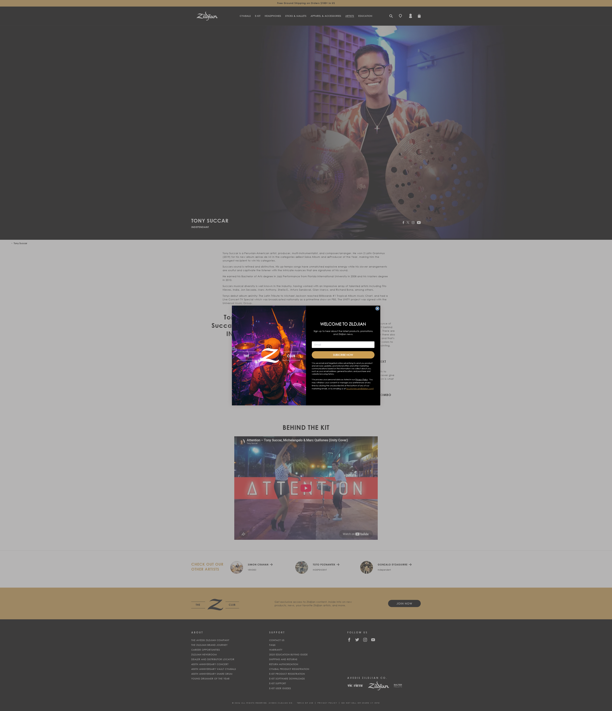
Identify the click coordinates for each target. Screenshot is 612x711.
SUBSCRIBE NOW (343, 354)
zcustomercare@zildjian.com (360, 388)
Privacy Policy (361, 379)
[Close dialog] (377, 308)
